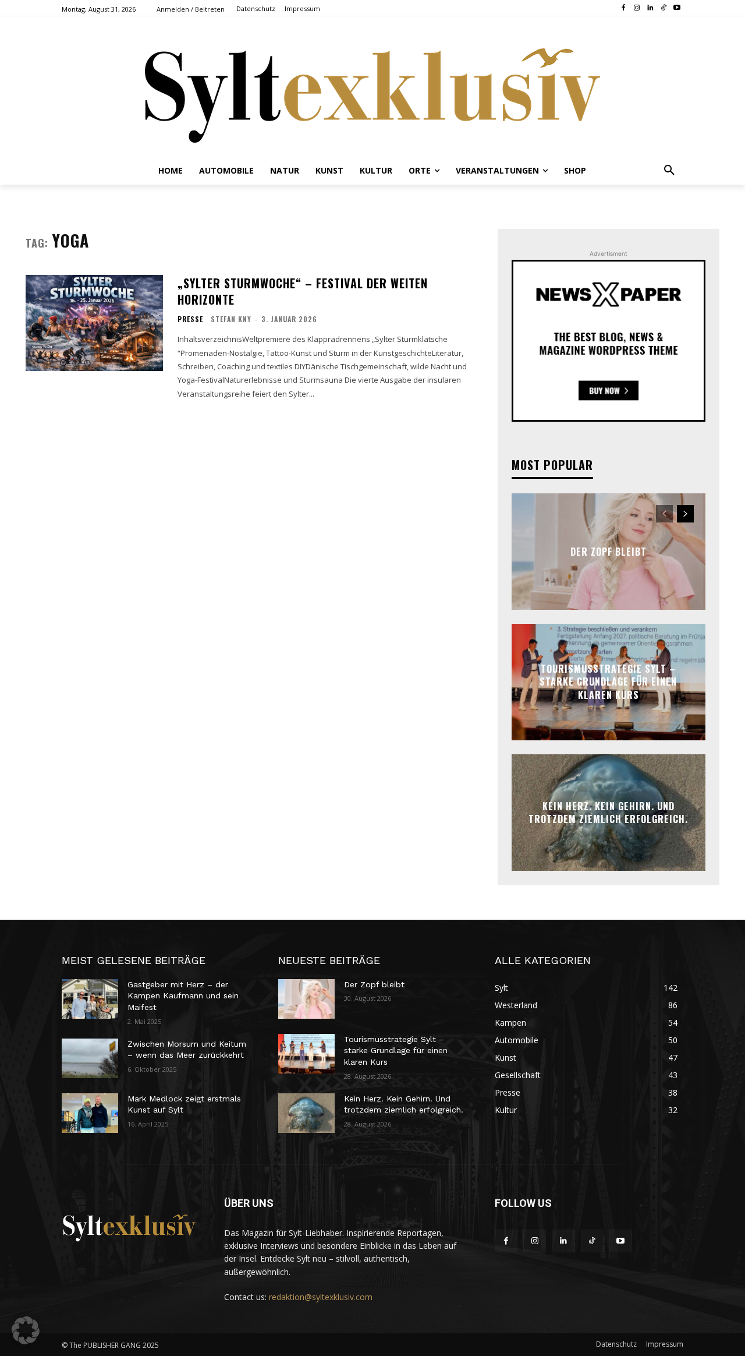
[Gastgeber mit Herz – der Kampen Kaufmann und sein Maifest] (90, 999)
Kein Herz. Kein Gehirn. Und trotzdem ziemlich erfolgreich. (608, 812)
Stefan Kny (231, 319)
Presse (190, 319)
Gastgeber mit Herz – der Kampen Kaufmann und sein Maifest (183, 996)
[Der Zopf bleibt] (306, 999)
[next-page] (685, 513)
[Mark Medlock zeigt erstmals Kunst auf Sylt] (90, 1113)
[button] (669, 171)
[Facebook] (623, 8)
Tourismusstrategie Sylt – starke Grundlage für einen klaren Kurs (608, 682)
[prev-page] (664, 513)
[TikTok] (663, 8)
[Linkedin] (650, 8)
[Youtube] (676, 8)
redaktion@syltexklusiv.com (320, 1296)
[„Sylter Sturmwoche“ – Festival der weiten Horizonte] (94, 323)
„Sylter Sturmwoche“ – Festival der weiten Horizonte (303, 291)
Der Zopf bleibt (608, 552)
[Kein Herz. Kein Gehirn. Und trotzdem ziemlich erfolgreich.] (306, 1113)
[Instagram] (637, 8)
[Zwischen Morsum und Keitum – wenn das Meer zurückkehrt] (90, 1058)
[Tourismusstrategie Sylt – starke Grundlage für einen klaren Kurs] (306, 1054)
